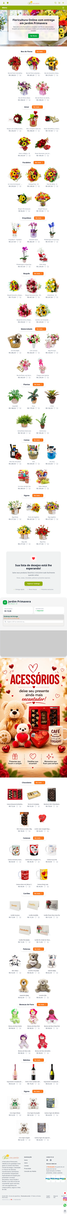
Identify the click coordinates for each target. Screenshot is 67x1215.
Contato (26, 1166)
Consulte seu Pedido (30, 1171)
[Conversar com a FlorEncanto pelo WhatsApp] (65, 1205)
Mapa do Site (55, 1196)
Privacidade (27, 1168)
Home (26, 1160)
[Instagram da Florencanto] (51, 1160)
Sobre (26, 1163)
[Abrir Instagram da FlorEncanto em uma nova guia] (65, 1199)
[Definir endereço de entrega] (7, 3)
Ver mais (40, 51)
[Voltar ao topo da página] (65, 1211)
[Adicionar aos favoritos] (17, 75)
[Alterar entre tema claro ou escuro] (63, 3)
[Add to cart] (20, 806)
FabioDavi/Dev (17, 1199)
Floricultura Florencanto (10, 1161)
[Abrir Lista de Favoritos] (65, 1193)
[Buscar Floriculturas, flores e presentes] (55, 3)
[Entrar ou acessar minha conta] (4, 3)
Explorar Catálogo (33, 584)
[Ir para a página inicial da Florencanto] (33, 3)
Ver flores (33, 36)
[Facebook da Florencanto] (47, 1160)
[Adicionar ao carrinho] (20, 75)
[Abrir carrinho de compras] (59, 3)
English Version (48, 1196)
